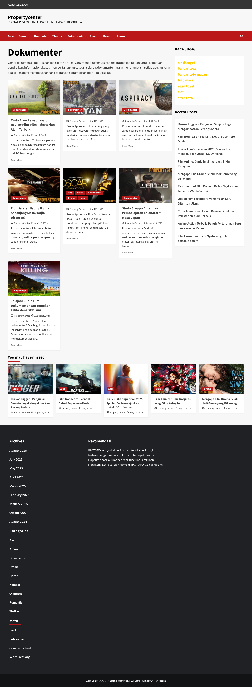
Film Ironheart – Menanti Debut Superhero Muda (206, 139)
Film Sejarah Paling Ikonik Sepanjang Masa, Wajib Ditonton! (30, 213)
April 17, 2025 (152, 121)
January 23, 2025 (154, 223)
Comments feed (20, 648)
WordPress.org (19, 657)
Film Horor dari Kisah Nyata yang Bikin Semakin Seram (203, 238)
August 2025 (18, 450)
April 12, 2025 (96, 209)
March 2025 (17, 486)
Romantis (40, 36)
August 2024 (18, 521)
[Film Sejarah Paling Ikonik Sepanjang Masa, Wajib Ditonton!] (34, 185)
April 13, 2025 (41, 223)
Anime (94, 36)
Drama (107, 36)
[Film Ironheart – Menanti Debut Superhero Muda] (78, 379)
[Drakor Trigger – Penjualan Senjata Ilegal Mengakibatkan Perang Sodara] (30, 379)
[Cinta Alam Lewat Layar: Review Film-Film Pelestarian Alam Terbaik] (34, 97)
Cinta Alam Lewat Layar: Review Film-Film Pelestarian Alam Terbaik (33, 125)
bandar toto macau (192, 74)
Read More (16, 160)
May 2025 (16, 468)
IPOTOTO (94, 450)
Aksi (11, 36)
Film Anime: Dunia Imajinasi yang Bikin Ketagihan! (204, 164)
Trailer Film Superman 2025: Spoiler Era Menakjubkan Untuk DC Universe (204, 151)
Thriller (57, 36)
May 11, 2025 (232, 408)
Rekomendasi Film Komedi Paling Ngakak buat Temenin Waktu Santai (209, 188)
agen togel (186, 86)
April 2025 (16, 477)
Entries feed (17, 639)
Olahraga (15, 593)
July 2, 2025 (88, 408)
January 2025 (18, 504)
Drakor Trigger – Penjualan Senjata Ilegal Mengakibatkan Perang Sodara (205, 126)
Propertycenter (25, 17)
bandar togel (187, 68)
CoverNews (139, 680)
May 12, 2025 (184, 408)
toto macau (186, 80)
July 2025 (16, 459)
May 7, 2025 (40, 135)
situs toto (185, 97)
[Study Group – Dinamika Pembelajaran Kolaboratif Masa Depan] (145, 185)
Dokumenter (76, 36)
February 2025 (19, 495)
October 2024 (18, 512)
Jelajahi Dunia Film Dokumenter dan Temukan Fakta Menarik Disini (30, 306)
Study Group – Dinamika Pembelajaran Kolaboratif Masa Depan (141, 213)
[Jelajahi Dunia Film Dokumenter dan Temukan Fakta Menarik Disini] (34, 278)
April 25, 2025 (96, 121)
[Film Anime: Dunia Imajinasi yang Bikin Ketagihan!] (173, 379)
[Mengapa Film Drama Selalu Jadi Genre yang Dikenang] (221, 379)
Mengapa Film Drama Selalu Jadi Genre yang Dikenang (207, 176)
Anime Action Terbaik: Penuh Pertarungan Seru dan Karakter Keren (209, 226)
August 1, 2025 (41, 412)
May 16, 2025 (136, 412)
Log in (13, 630)
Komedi (24, 36)
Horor (121, 36)
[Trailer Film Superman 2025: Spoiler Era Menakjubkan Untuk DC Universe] (126, 379)
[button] (241, 36)
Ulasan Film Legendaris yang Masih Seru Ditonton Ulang (204, 201)
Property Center (22, 135)
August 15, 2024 (42, 316)
